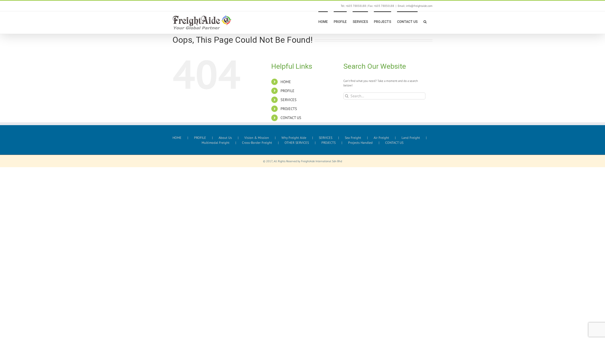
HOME (286, 81)
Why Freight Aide (293, 138)
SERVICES (289, 99)
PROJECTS (289, 108)
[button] (425, 21)
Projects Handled (360, 142)
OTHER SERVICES (297, 142)
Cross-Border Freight (257, 142)
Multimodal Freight (215, 142)
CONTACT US (291, 117)
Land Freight (411, 138)
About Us (225, 138)
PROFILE (287, 90)
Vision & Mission (256, 138)
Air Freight (381, 138)
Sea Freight (353, 138)
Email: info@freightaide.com (415, 6)
